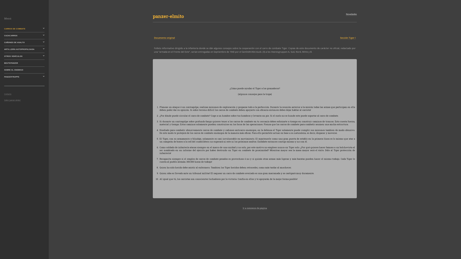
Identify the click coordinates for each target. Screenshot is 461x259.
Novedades (351, 14)
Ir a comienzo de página (255, 208)
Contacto (7, 94)
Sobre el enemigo (13, 70)
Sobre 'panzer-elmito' (12, 100)
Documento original (164, 37)
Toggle (54, 2)
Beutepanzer (11, 63)
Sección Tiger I (348, 37)
